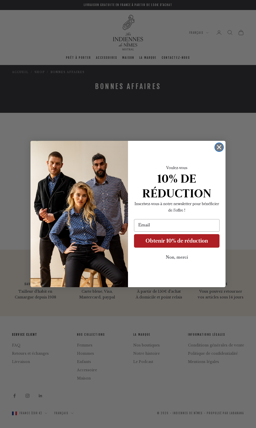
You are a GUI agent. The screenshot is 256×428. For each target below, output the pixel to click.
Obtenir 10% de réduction (177, 240)
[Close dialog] (219, 147)
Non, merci (177, 257)
